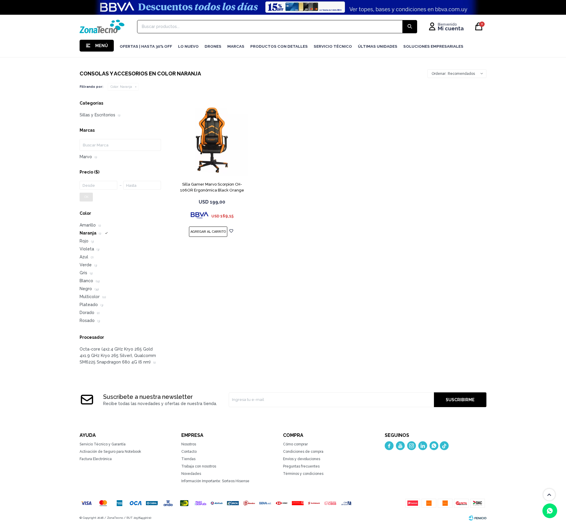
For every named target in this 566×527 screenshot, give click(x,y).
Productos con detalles (279, 46)
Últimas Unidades (377, 46)
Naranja (121, 87)
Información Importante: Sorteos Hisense (215, 481)
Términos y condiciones (303, 474)
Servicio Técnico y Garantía (103, 444)
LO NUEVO (188, 46)
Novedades (191, 474)
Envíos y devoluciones (301, 459)
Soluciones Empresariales (433, 46)
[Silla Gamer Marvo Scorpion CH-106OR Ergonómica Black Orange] (212, 139)
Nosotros (188, 444)
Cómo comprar (295, 444)
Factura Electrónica (96, 459)
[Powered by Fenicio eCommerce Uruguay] (477, 517)
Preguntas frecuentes (301, 466)
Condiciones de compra (303, 452)
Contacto (189, 452)
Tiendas (188, 459)
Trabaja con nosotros (198, 466)
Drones (213, 46)
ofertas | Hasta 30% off (146, 46)
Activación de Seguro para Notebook (110, 452)
